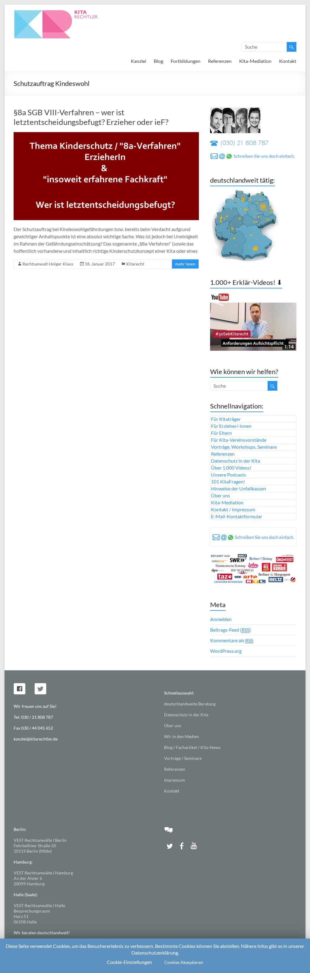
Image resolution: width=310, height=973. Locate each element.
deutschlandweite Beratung (190, 703)
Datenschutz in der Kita (235, 461)
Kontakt (287, 61)
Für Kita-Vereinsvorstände (238, 440)
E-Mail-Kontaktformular (236, 516)
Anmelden (221, 619)
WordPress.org (226, 651)
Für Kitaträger (226, 419)
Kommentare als (231, 640)
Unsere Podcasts (228, 474)
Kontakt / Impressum (233, 509)
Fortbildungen (185, 61)
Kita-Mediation (255, 61)
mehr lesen (185, 263)
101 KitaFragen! (228, 481)
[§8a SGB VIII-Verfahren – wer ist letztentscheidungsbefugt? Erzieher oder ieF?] (106, 135)
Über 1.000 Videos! (231, 467)
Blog (158, 61)
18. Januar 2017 (100, 263)
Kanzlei (138, 61)
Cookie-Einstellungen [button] (129, 962)
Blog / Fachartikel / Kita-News (192, 747)
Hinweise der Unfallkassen (238, 488)
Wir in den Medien (181, 736)
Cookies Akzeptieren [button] (183, 962)
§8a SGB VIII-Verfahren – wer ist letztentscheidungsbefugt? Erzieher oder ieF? (91, 117)
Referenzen (220, 61)
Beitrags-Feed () (230, 630)
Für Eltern (221, 433)
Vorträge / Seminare (183, 758)
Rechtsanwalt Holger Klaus (47, 263)
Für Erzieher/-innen (231, 426)
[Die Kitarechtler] (64, 12)
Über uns (220, 495)
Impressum (174, 780)
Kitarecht (135, 263)
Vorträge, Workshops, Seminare (244, 447)
